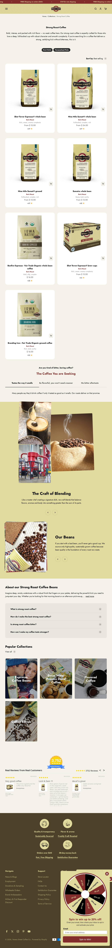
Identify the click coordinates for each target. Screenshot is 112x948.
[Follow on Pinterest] (23, 931)
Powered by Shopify (39, 939)
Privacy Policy (43, 899)
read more (90, 596)
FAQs (40, 881)
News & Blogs (11, 876)
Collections (51, 16)
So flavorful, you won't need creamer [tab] (56, 383)
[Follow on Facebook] (6, 931)
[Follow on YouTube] (29, 931)
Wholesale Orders (12, 890)
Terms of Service (44, 903)
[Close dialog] (107, 874)
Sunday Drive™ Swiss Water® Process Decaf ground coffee (76, 795)
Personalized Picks (62, 50)
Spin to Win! (85, 939)
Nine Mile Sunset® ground (30, 191)
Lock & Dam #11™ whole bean (42, 795)
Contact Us (42, 885)
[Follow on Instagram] (17, 931)
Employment (10, 881)
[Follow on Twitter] (12, 931)
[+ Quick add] (51, 109)
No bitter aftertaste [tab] (90, 383)
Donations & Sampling (14, 885)
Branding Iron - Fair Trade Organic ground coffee (30, 343)
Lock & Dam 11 (46, 781)
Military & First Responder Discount (16, 901)
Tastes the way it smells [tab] (22, 383)
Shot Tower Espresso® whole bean (30, 116)
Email (65, 928)
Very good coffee (13, 781)
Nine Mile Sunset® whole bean (82, 116)
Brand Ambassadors (13, 894)
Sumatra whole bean (82, 191)
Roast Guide (47, 50)
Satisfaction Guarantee (47, 890)
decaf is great (79, 781)
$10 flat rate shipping (49, 2)
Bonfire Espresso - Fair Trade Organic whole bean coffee (30, 267)
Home (44, 16)
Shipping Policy (44, 894)
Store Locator (43, 876)
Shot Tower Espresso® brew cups (82, 265)
